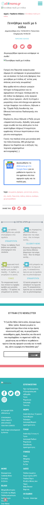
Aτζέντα (4, 481)
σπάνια (28, 196)
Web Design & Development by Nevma (10, 431)
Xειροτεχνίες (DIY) (30, 476)
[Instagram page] (4, 400)
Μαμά (25, 456)
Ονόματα (4, 501)
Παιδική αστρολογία (8, 495)
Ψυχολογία (27, 400)
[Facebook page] (4, 393)
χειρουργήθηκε (10, 199)
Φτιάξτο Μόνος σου (30, 481)
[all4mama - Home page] (11, 3)
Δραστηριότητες (29, 425)
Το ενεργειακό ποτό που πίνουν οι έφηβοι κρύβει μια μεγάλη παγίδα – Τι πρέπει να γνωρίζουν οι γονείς (10, 287)
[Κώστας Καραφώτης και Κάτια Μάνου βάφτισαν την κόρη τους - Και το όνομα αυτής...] (33, 234)
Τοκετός (26, 405)
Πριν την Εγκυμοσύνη (30, 389)
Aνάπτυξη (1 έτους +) (31, 434)
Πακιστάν (15, 196)
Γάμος (25, 484)
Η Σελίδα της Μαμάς (8, 493)
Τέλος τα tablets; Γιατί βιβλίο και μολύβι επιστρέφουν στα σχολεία (10, 248)
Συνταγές (4, 478)
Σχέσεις (26, 461)
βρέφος (20, 192)
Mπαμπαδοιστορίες (8, 490)
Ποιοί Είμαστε (6, 420)
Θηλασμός (26, 419)
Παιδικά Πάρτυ (28, 478)
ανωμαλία (12, 192)
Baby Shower (28, 487)
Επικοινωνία (6, 418)
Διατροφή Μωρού (29, 422)
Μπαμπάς (26, 459)
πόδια (22, 196)
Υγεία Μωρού (28, 417)
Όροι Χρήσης (6, 423)
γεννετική (28, 192)
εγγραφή (34, 355)
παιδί (9, 196)
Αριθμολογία (5, 498)
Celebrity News (6, 476)
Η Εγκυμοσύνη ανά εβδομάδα (29, 392)
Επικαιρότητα (6, 473)
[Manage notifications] (5, 500)
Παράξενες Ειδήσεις (17, 14)
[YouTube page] (17, 393)
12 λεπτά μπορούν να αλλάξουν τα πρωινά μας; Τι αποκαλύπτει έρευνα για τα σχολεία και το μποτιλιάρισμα (32, 287)
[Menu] (40, 3)
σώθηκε (35, 196)
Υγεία (25, 397)
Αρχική (6, 14)
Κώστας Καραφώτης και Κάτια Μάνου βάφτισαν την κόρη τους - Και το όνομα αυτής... (32, 252)
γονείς (35, 192)
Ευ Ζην (25, 464)
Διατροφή (26, 402)
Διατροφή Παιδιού (29, 439)
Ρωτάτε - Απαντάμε (30, 498)
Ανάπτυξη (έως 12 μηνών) (32, 414)
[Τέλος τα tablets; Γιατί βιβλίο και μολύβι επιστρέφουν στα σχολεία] (11, 233)
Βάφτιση (26, 489)
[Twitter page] (11, 393)
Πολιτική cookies (8, 426)
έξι (5, 196)
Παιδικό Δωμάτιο (29, 473)
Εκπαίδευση (27, 445)
